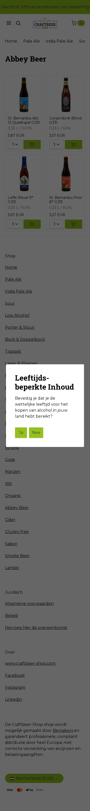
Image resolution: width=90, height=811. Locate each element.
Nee (36, 432)
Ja (21, 432)
